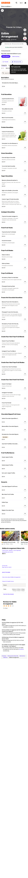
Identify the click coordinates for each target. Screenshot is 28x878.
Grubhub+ (21, 649)
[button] (6, 6)
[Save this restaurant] (24, 34)
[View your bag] (25, 3)
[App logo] (5, 3)
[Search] (16, 3)
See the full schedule (8, 594)
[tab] (9, 68)
